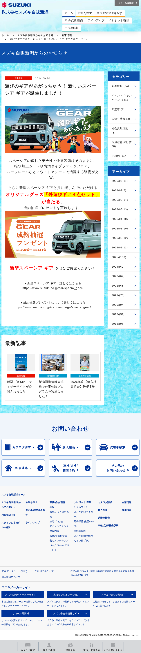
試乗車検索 (104, 517)
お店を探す (31, 502)
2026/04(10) (120, 218)
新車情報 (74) (120, 86)
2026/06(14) (120, 199)
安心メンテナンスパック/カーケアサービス (59, 545)
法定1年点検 (56, 521)
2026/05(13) (120, 209)
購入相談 (102, 510)
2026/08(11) (120, 180)
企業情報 (126, 502)
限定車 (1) (118, 109)
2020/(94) (118, 304)
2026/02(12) (120, 237)
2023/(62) (118, 276)
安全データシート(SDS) (14, 571)
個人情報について (11, 577)
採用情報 (126, 510)
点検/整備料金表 (58, 535)
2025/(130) (119, 257)
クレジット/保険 (82, 502)
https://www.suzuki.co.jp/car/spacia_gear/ (52, 288)
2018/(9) (117, 323)
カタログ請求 (105, 502)
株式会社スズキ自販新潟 (24, 12)
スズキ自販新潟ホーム (13, 494)
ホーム (5, 35)
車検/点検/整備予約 (108, 525)
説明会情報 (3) (121, 118)
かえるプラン (81, 507)
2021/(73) (118, 295)
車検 (52, 507)
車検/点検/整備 (57, 502)
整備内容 (54, 531)
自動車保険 (80, 531)
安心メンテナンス (59, 526)
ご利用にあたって (44, 571)
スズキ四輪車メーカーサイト (20, 594)
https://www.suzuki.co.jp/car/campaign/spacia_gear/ (53, 307)
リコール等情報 (20, 613)
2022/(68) (118, 285)
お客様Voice (8, 514)
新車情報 (67, 35)
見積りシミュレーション (66, 594)
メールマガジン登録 (112, 594)
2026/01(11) (120, 247)
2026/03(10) (120, 228)
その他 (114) (120, 155)
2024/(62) (118, 266)
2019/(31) (118, 314)
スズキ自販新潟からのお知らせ (35, 35)
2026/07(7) (119, 190)
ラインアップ (33, 522)
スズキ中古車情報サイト (66, 613)
